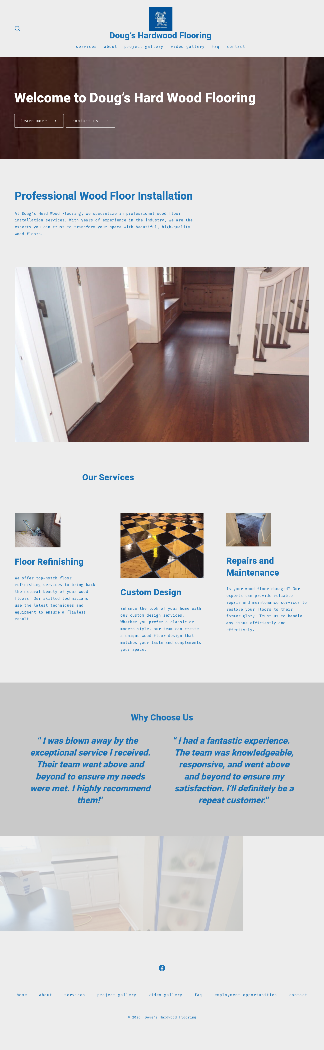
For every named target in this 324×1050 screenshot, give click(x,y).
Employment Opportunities (245, 994)
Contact (236, 46)
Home (22, 994)
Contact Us (85, 120)
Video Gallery (188, 46)
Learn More (34, 120)
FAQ (216, 46)
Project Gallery (143, 46)
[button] (162, 930)
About (110, 46)
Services (86, 46)
